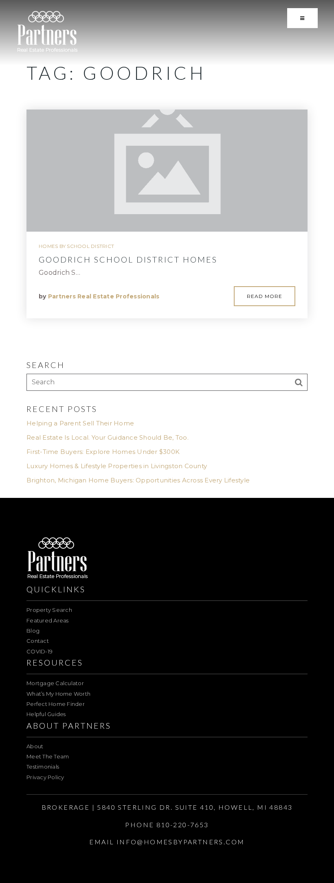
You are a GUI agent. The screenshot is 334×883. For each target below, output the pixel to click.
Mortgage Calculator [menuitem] (55, 683)
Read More (264, 296)
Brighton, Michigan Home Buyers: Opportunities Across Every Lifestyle (138, 480)
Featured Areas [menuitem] (47, 620)
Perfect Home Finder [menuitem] (55, 704)
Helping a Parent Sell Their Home (80, 423)
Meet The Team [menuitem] (47, 756)
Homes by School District (76, 246)
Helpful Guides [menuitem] (46, 714)
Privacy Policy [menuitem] (45, 777)
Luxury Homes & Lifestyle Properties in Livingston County (116, 466)
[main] (167, 249)
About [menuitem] (34, 746)
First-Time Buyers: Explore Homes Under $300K (103, 452)
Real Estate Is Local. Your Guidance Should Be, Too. (107, 437)
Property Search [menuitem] (49, 610)
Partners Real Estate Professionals (104, 296)
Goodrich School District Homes (128, 259)
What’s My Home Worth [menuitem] (58, 693)
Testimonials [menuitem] (42, 766)
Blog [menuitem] (33, 630)
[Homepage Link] (47, 32)
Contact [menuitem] (37, 641)
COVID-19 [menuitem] (39, 651)
